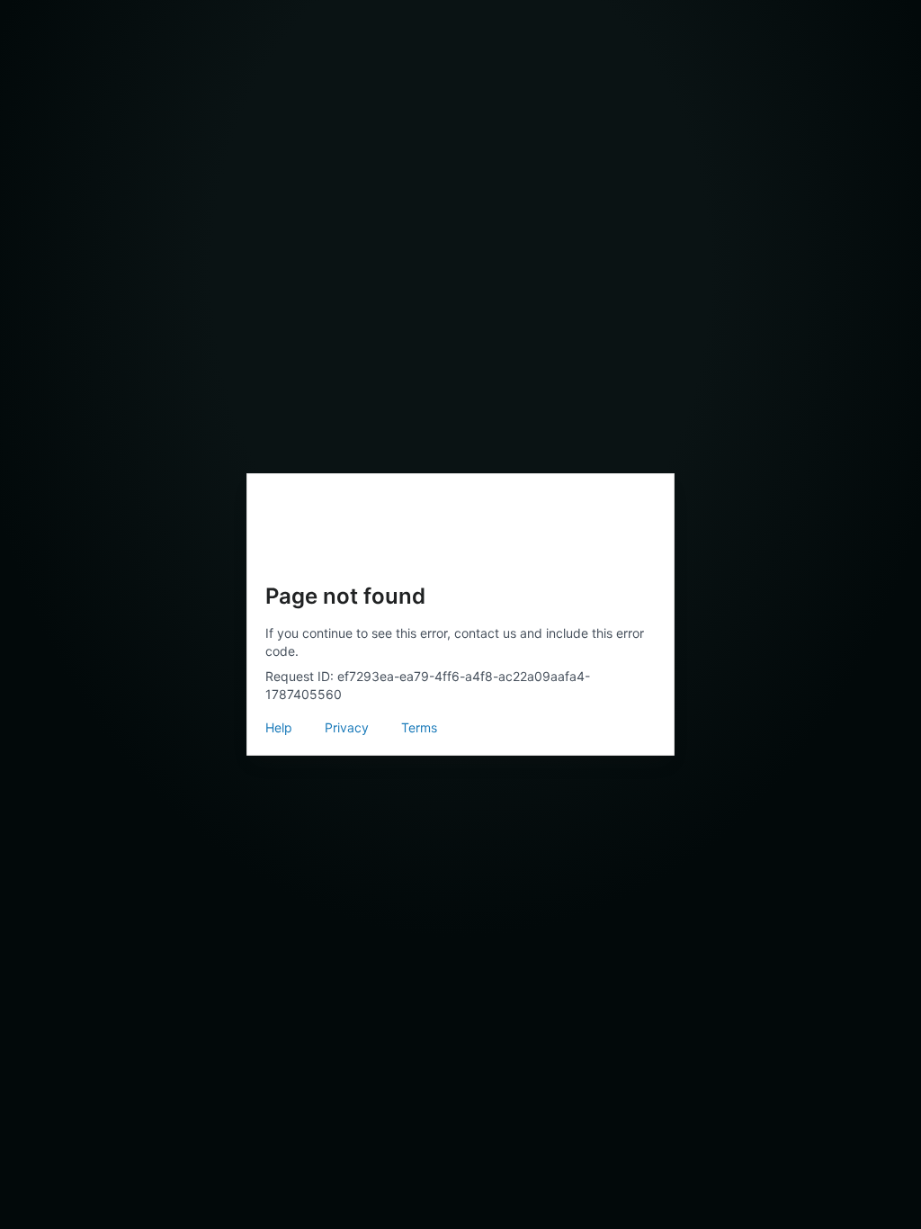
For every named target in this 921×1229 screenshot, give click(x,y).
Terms (419, 727)
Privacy (347, 727)
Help (278, 727)
